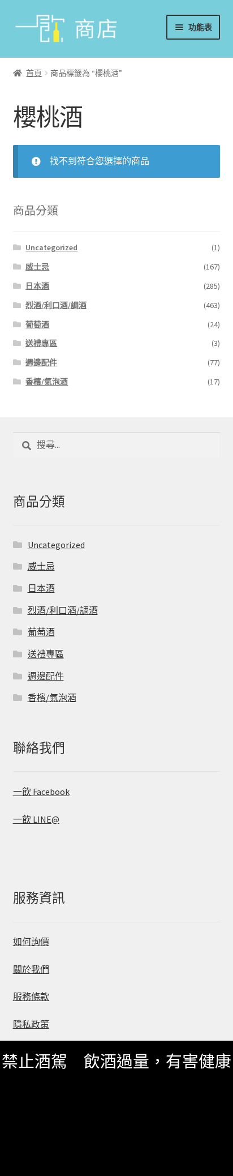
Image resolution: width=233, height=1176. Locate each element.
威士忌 (37, 267)
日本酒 (37, 286)
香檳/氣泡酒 (46, 382)
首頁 (34, 73)
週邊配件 (41, 362)
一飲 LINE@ (36, 819)
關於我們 (31, 969)
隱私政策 (31, 1024)
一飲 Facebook (41, 791)
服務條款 (31, 996)
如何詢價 (31, 941)
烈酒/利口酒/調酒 (56, 305)
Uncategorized (51, 247)
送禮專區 (41, 343)
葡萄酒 (37, 324)
